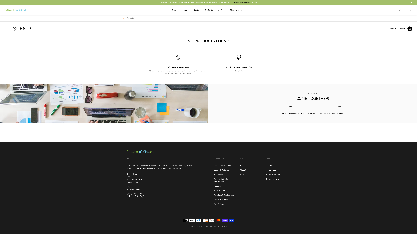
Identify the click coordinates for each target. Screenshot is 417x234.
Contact (269, 165)
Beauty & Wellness (221, 170)
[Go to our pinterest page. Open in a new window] (141, 195)
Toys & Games (219, 204)
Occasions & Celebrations (224, 195)
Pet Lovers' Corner (221, 199)
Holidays (217, 186)
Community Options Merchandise (221, 180)
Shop (242, 165)
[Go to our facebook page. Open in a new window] (129, 195)
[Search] (405, 10)
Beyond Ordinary (220, 174)
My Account (244, 174)
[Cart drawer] (411, 10)
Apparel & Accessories (223, 165)
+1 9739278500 (134, 189)
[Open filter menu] (409, 28)
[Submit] (341, 106)
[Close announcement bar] (411, 2)
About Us (243, 170)
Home (124, 18)
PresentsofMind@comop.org (241, 3)
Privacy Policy (271, 170)
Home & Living (219, 190)
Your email (288, 107)
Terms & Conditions (273, 174)
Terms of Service (272, 179)
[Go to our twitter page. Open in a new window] (135, 195)
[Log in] (399, 10)
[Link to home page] (140, 151)
